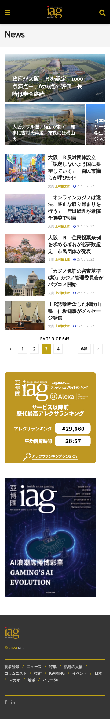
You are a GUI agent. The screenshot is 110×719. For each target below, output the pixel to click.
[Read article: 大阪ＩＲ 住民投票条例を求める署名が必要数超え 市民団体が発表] (25, 248)
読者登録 (12, 666)
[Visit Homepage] (55, 12)
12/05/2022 (85, 326)
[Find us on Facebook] (6, 702)
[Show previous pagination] (10, 349)
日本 (98, 673)
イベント (79, 673)
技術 (38, 673)
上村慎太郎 (62, 186)
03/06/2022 (85, 226)
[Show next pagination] (98, 349)
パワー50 (50, 680)
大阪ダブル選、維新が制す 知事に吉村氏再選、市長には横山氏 (43, 132)
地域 (31, 680)
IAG (21, 648)
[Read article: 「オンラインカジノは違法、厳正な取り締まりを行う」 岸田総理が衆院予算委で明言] (25, 208)
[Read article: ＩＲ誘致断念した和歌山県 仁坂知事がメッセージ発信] (25, 315)
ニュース (34, 666)
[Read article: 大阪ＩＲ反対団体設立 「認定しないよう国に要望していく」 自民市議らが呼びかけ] (25, 168)
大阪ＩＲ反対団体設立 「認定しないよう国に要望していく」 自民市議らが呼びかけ (74, 167)
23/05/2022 (85, 293)
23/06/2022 (85, 186)
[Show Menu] (7, 12)
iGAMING (57, 673)
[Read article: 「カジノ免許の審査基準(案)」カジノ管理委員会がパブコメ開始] (25, 282)
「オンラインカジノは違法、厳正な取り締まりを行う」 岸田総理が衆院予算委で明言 (74, 207)
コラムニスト (16, 673)
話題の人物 (73, 666)
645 (84, 348)
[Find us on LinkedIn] (13, 702)
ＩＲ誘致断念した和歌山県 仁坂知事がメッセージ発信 (74, 311)
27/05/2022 (85, 259)
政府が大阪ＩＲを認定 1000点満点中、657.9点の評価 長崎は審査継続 (47, 86)
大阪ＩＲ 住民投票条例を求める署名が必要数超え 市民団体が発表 (74, 244)
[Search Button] (102, 12)
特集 (53, 666)
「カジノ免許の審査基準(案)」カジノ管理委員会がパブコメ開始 (76, 278)
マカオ (14, 680)
